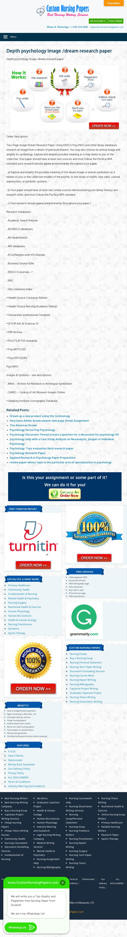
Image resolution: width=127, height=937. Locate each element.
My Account (98, 21)
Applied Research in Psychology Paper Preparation (43, 457)
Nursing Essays (78, 653)
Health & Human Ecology (22, 620)
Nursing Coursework (16, 842)
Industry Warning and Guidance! (26, 786)
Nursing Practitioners (20, 624)
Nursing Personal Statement (86, 662)
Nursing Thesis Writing (82, 697)
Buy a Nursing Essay (81, 658)
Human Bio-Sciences (19, 615)
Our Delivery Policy (19, 768)
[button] (62, 882)
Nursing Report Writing (83, 679)
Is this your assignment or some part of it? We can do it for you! (64, 481)
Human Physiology (19, 611)
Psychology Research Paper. (28, 453)
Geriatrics (13, 628)
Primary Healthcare (19, 585)
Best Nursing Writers (16, 798)
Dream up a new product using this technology (40, 416)
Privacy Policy (16, 773)
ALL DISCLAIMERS (18, 777)
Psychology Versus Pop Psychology (32, 430)
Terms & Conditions (19, 781)
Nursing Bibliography (82, 684)
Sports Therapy (16, 633)
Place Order (115, 21)
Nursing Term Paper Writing (85, 667)
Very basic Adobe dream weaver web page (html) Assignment (49, 420)
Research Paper (110, 834)
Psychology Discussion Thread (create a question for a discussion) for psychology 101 (64, 434)
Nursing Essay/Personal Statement (74, 818)
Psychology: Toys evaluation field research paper (42, 448)
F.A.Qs (12, 751)
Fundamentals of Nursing (22, 593)
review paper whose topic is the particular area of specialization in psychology (61, 462)
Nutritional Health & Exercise (24, 607)
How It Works (15, 755)
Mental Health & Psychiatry (23, 598)
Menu (13, 36)
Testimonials (15, 760)
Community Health (19, 589)
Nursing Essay (77, 826)
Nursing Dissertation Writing (86, 701)
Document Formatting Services (87, 671)
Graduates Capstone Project (85, 692)
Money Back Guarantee (21, 764)
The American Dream (23, 425)
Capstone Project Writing (84, 688)
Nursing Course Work (82, 675)
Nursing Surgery (17, 602)
